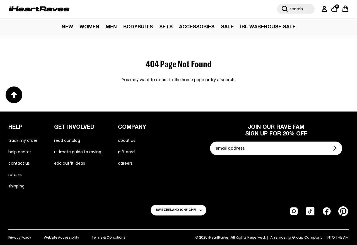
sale (227, 27)
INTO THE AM (338, 237)
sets (166, 27)
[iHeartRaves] (39, 9)
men (111, 27)
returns (15, 174)
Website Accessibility (61, 237)
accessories (196, 27)
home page (193, 80)
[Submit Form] (335, 148)
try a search (222, 80)
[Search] (285, 9)
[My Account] (323, 9)
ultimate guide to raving (77, 152)
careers (125, 163)
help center (19, 152)
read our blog (67, 140)
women (89, 27)
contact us (19, 163)
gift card (126, 152)
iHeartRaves (218, 237)
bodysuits (138, 27)
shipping (16, 186)
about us (126, 140)
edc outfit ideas (69, 163)
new (67, 27)
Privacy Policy (19, 237)
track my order (22, 140)
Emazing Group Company (299, 237)
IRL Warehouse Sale (268, 27)
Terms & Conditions (109, 237)
